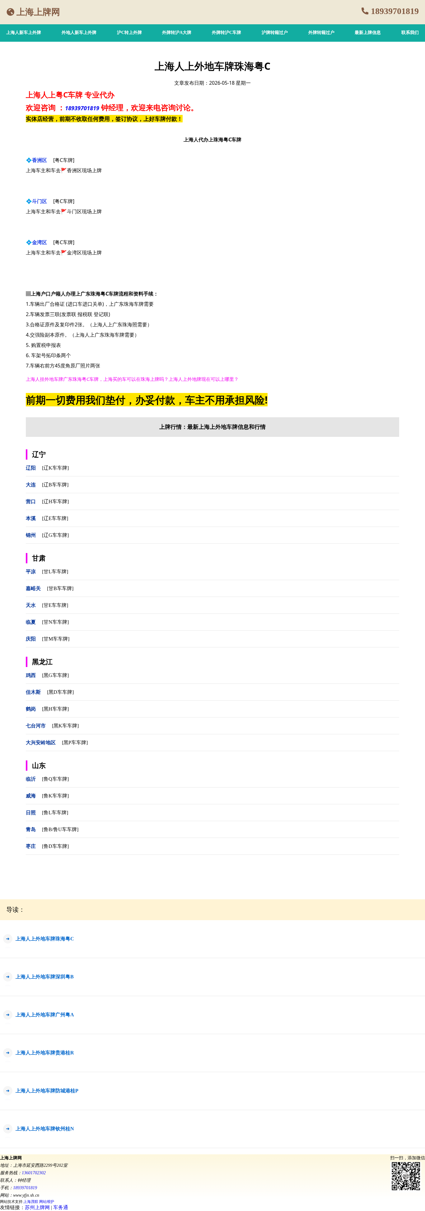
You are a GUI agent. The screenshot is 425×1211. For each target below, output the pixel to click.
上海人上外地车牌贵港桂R (45, 1052)
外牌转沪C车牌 (226, 32)
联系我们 (410, 32)
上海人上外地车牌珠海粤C (45, 938)
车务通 (60, 1207)
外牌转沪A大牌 (176, 32)
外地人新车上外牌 (79, 32)
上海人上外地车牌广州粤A (45, 1014)
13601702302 (34, 1173)
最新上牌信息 (368, 32)
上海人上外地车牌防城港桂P (47, 1090)
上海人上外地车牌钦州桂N (45, 1128)
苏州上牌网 (37, 1207)
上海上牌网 (38, 12)
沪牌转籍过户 (275, 32)
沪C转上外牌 (129, 32)
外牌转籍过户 (321, 32)
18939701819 (395, 11)
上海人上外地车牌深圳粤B (45, 976)
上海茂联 (30, 1201)
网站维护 (46, 1201)
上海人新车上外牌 (23, 32)
